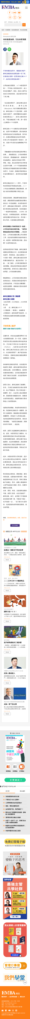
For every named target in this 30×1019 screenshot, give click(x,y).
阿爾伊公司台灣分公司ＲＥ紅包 (13, 671)
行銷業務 (7, 30)
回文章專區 (15, 525)
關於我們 (4, 996)
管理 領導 (21, 22)
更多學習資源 (13, 996)
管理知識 (10, 22)
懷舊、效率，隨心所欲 (11, 578)
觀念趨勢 (22, 791)
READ (7, 559)
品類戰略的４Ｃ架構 (10, 547)
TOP (25, 982)
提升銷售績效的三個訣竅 (13, 642)
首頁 (3, 30)
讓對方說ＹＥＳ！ (10, 611)
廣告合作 (22, 996)
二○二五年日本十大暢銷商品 (14, 581)
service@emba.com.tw (10, 1003)
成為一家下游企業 (10, 704)
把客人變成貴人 (9, 673)
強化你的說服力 (9, 609)
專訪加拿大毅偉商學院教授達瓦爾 (14, 702)
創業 (19, 517)
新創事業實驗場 (11, 517)
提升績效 (6, 640)
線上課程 (16, 22)
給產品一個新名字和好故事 (13, 550)
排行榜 (7, 791)
